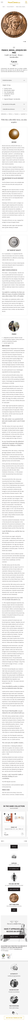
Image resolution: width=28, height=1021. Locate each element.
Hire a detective (14, 889)
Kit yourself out (14, 868)
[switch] (9, 957)
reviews (6, 950)
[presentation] (3, 42)
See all (14, 846)
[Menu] (11, 954)
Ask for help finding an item (14, 1017)
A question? (23, 114)
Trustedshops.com (18, 949)
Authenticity (4, 114)
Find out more (14, 936)
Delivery (10, 114)
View (14, 910)
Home (4, 6)
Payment (16, 114)
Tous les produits (10, 6)
